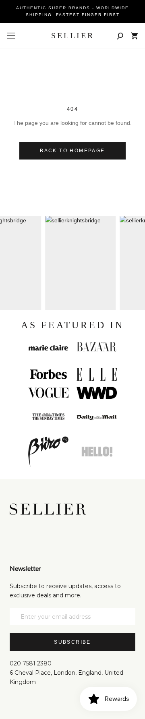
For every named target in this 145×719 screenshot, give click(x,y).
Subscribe (72, 642)
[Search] (120, 35)
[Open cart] (134, 36)
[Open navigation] (11, 36)
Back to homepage (72, 150)
